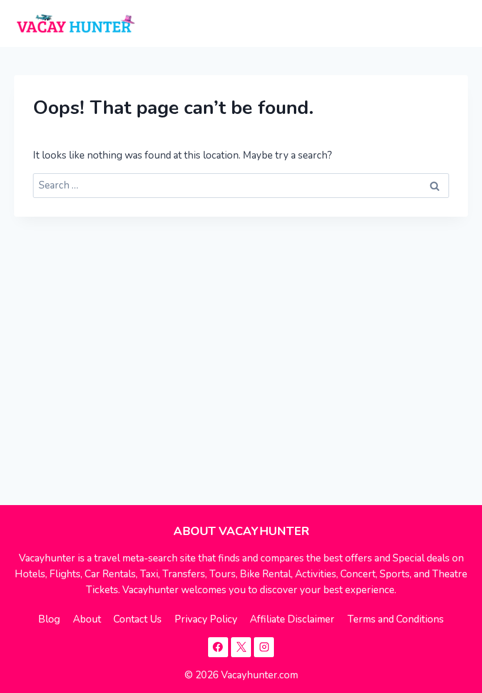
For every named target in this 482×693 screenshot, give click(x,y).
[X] (241, 647)
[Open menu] (456, 23)
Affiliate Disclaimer (292, 619)
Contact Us (137, 619)
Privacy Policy (206, 619)
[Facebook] (218, 647)
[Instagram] (264, 647)
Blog (49, 619)
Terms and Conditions (395, 619)
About (87, 619)
